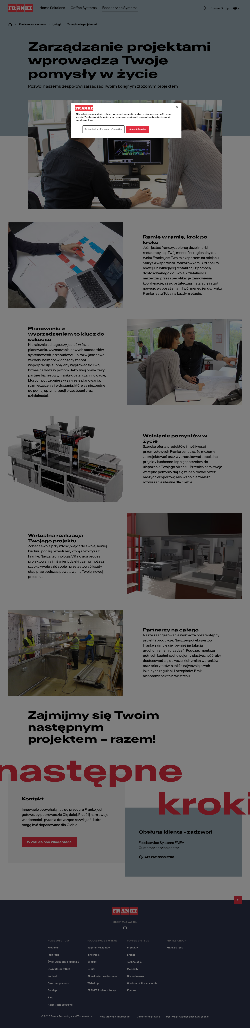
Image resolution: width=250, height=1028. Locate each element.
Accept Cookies (137, 129)
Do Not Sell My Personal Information (103, 129)
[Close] (176, 107)
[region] (126, 120)
